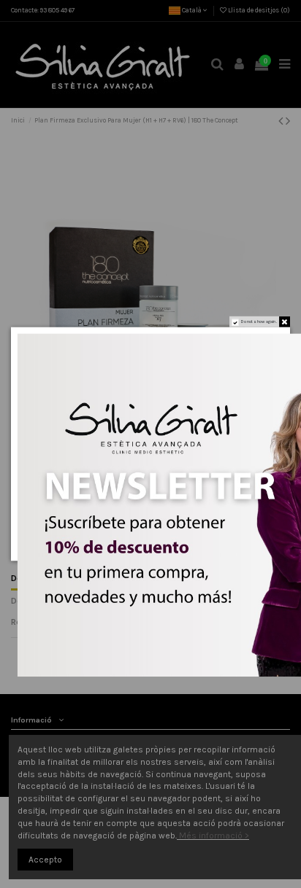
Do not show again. (259, 321)
